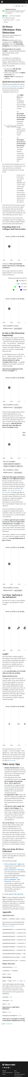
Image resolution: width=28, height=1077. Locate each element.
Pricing (3, 1074)
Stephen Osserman (10, 9)
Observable (17, 1072)
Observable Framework (19, 1074)
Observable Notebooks (7, 1072)
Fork (19, 6)
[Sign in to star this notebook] (22, 6)
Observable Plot (18, 1076)
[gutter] (0, 31)
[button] (0, 24)
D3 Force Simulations (15, 15)
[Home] (8, 1065)
